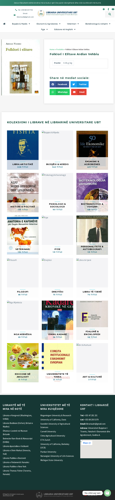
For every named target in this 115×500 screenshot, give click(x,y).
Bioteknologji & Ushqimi (96, 24)
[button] (110, 14)
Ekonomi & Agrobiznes (47, 24)
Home (52, 49)
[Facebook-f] (108, 9)
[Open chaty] (107, 493)
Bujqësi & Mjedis (19, 24)
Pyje (43, 29)
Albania (92, 495)
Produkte (60, 49)
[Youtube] (113, 9)
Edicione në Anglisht (63, 29)
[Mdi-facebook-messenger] (104, 9)
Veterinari (71, 24)
